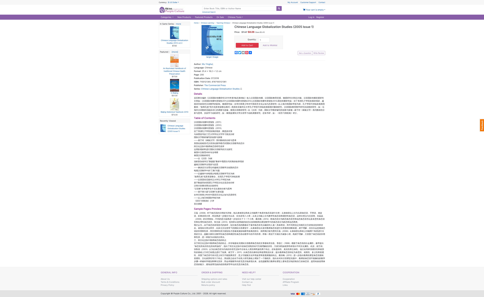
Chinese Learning (207, 23)
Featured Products (204, 17)
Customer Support (308, 2)
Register (320, 17)
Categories (166, 17)
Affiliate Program (291, 282)
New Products (184, 17)
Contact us (247, 282)
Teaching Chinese (223, 23)
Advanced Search (209, 12)
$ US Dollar (172, 2)
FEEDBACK (482, 125)
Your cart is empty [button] (314, 9)
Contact (322, 2)
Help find (246, 285)
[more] (174, 52)
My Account (293, 2)
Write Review (318, 53)
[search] (279, 8)
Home (196, 23)
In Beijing (174, 93)
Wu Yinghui (207, 64)
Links (285, 285)
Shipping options (209, 279)
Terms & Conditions (170, 282)
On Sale (220, 17)
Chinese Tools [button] (234, 17)
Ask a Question (305, 53)
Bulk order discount (210, 282)
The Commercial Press (215, 85)
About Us (165, 279)
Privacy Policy (167, 285)
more (178, 24)
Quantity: (252, 39)
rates (224, 279)
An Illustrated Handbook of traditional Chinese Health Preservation (174, 71)
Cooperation (289, 279)
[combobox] (239, 8)
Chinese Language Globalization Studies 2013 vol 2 (174, 41)
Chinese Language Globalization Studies (220, 89)
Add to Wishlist (270, 45)
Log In (311, 17)
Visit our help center (251, 279)
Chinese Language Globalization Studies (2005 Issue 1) (176, 128)
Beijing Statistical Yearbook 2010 (174, 112)
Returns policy (208, 285)
